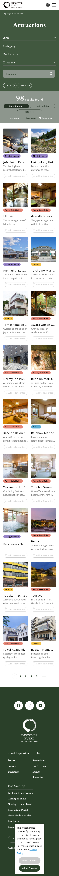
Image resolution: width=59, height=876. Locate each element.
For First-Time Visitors (20, 793)
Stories (11, 760)
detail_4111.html (15, 316)
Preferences (11, 54)
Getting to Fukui (17, 798)
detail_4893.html (43, 208)
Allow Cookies (29, 868)
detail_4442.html (15, 262)
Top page (7, 13)
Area (6, 37)
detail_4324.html (15, 641)
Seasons (12, 766)
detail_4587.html (43, 641)
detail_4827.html (43, 153)
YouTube (40, 705)
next (44, 676)
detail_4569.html (43, 262)
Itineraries (13, 772)
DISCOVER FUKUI (13, 5)
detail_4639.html (43, 424)
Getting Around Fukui (20, 804)
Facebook (18, 705)
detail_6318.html (15, 424)
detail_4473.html (15, 208)
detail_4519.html (43, 478)
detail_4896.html (15, 153)
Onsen (9, 85)
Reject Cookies (29, 860)
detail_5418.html (43, 533)
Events (36, 772)
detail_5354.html (15, 370)
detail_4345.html (15, 478)
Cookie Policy (13, 848)
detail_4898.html (15, 533)
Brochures (13, 821)
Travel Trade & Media (19, 815)
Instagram (29, 705)
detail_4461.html (43, 316)
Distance (9, 62)
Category (9, 46)
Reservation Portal (18, 810)
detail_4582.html (15, 587)
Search (51, 73)
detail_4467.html (43, 587)
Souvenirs (38, 777)
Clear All (24, 85)
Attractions (39, 760)
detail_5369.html (43, 370)
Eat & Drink (39, 766)
